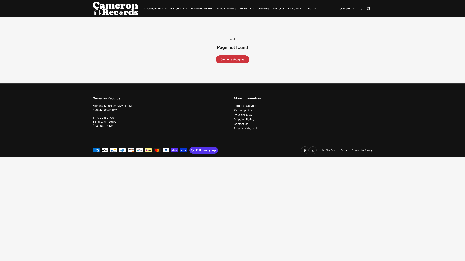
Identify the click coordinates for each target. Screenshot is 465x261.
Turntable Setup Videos (254, 8)
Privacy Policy (243, 115)
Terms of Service (245, 105)
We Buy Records (226, 8)
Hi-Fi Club (279, 8)
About (309, 8)
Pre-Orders (177, 8)
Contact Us (241, 124)
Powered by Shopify (362, 150)
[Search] (360, 9)
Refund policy (243, 110)
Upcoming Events (202, 8)
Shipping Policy (244, 119)
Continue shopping (233, 59)
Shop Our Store (154, 8)
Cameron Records (340, 150)
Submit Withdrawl (245, 128)
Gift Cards (295, 8)
